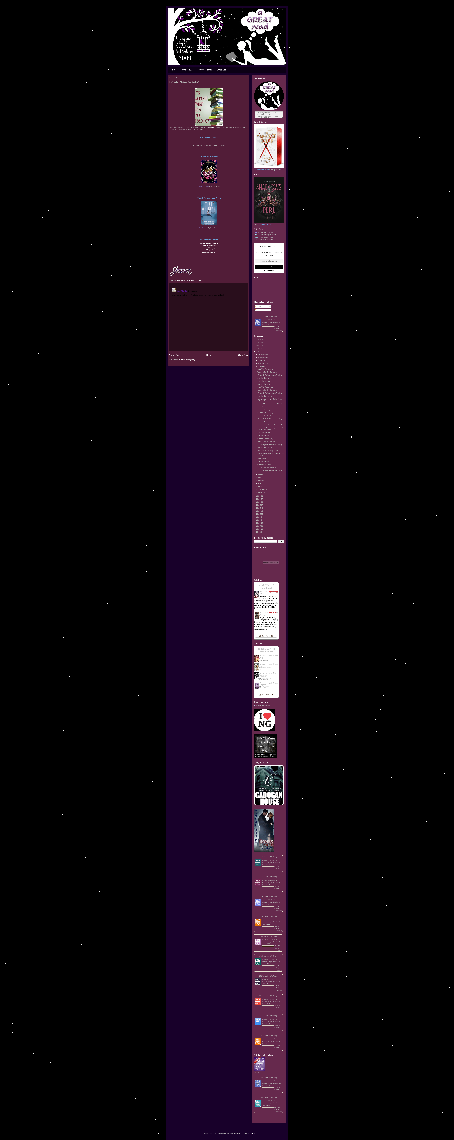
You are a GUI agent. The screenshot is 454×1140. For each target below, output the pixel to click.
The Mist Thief (262, 656)
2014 (258, 517)
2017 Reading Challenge (268, 1015)
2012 (258, 523)
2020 (258, 499)
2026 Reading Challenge (268, 316)
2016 (258, 511)
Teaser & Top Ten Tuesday (266, 442)
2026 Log (221, 69)
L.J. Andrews (264, 658)
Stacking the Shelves (264, 378)
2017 (258, 508)
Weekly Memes (205, 69)
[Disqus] (209, 316)
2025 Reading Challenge (268, 856)
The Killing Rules (263, 592)
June (260, 477)
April (260, 483)
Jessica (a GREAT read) (268, 320)
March (260, 486)
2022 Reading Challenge (268, 916)
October (261, 360)
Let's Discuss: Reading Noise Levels (269, 425)
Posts (258, 306)
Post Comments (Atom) (187, 360)
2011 (258, 526)
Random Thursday (263, 384)
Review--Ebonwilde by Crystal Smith (269, 404)
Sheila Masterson (266, 686)
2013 (258, 520)
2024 (258, 346)
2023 (258, 349)
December (261, 354)
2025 (258, 343)
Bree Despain (264, 595)
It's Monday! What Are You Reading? (269, 375)
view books (279, 330)
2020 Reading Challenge (268, 956)
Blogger (252, 1133)
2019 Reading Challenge (268, 976)
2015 (258, 514)
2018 (258, 505)
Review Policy (187, 69)
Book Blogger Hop (263, 381)
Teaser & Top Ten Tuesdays (267, 372)
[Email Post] (199, 280)
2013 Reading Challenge (268, 1097)
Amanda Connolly (266, 678)
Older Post (243, 355)
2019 (258, 502)
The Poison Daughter (263, 684)
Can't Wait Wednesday (265, 369)
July (259, 474)
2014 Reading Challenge (268, 1077)
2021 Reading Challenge (268, 936)
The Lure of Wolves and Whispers (263, 675)
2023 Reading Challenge (268, 896)
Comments (260, 310)
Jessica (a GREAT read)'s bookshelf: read (266, 586)
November (261, 357)
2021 (258, 496)
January (261, 492)
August (260, 366)
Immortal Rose (262, 665)
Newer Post (174, 355)
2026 (258, 340)
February (261, 489)
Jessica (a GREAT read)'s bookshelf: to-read (266, 650)
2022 (258, 352)
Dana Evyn (264, 615)
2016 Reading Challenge (268, 1035)
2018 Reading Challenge (268, 995)
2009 (258, 532)
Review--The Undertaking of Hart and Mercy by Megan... (270, 429)
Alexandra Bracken (266, 667)
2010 (258, 529)
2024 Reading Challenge (268, 876)
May (259, 480)
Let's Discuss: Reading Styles (267, 451)
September (262, 363)
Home (173, 69)
